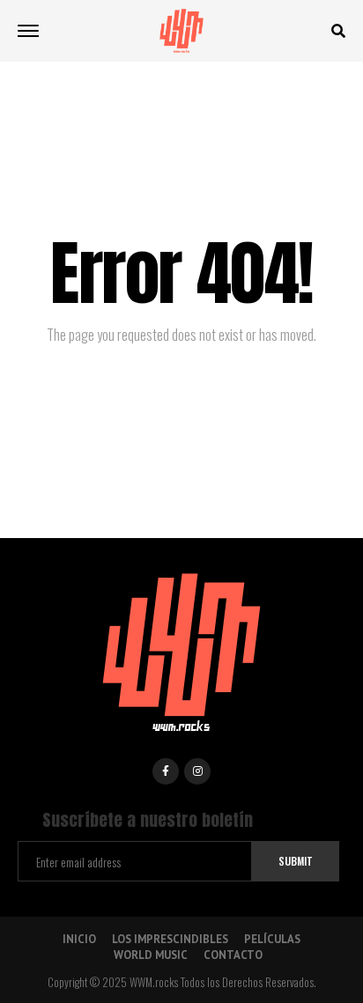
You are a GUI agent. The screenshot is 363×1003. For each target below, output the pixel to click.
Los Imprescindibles (170, 939)
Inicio (79, 939)
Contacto (233, 955)
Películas (272, 939)
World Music (151, 955)
